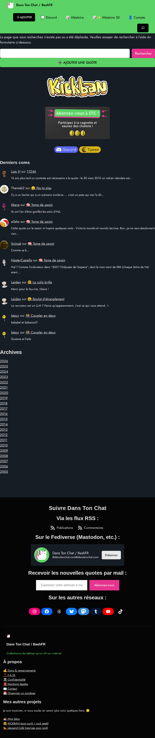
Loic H (15, 171)
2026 (4, 361)
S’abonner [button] (111, 555)
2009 (4, 450)
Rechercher (143, 53)
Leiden (16, 282)
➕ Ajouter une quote (77, 62)
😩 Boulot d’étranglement (45, 299)
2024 (4, 371)
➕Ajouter (24, 17)
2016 (4, 413)
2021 (4, 387)
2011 (3, 440)
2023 (4, 376)
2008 (4, 455)
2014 (4, 424)
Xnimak (16, 243)
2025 (4, 366)
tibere (15, 204)
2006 (4, 466)
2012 (4, 434)
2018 (3, 403)
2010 (4, 445)
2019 (4, 398)
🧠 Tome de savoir (39, 204)
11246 (31, 171)
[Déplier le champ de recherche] (143, 28)
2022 (4, 382)
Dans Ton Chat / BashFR (34, 4)
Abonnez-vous (104, 585)
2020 (4, 392)
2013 (3, 429)
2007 (4, 461)
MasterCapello (21, 260)
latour (15, 315)
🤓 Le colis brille (39, 282)
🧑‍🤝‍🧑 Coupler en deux (41, 315)
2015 (3, 419)
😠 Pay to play (41, 188)
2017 (3, 408)
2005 (4, 471)
